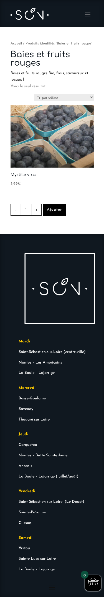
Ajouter (54, 210)
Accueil (16, 43)
